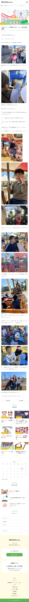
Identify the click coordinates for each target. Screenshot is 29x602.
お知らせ (5, 521)
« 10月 (2, 479)
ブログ (4, 524)
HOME (14, 578)
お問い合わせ (14, 555)
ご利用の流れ (14, 587)
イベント (3, 23)
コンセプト (14, 580)
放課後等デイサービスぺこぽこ (14, 582)
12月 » (6, 479)
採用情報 (15, 593)
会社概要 (15, 591)
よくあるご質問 (14, 589)
